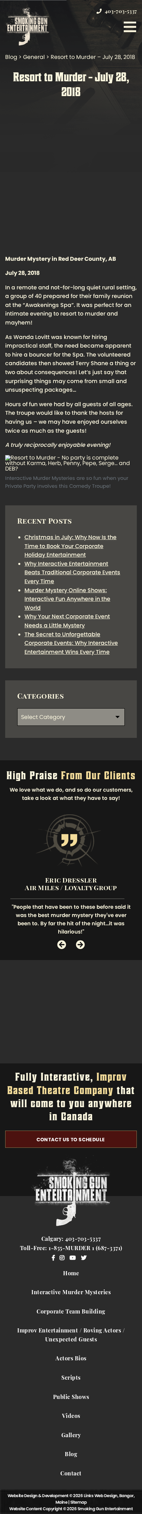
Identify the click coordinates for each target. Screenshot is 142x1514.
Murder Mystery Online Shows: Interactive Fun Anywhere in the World (67, 599)
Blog (71, 1455)
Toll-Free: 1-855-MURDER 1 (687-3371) (71, 1249)
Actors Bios (71, 1359)
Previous (61, 944)
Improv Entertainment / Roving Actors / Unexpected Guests (71, 1335)
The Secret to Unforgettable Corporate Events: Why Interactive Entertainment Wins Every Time (71, 643)
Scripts (71, 1378)
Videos (71, 1416)
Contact (71, 1474)
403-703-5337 (120, 11)
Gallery (71, 1436)
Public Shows (71, 1397)
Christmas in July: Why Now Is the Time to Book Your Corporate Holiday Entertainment (70, 546)
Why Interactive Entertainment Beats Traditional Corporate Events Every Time (72, 572)
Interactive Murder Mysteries (71, 1293)
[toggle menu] (130, 27)
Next (80, 944)
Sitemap (78, 1502)
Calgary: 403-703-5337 (71, 1239)
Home (71, 1274)
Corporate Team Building (71, 1312)
